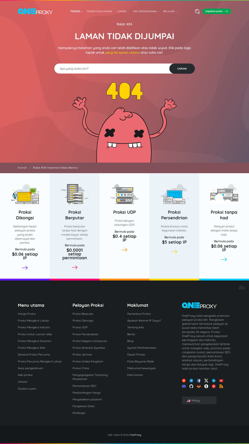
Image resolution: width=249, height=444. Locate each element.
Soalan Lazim (27, 388)
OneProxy (135, 435)
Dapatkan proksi (214, 11)
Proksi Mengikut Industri (34, 327)
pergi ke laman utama (122, 52)
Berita (131, 334)
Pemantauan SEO (84, 386)
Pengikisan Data (84, 406)
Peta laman (135, 375)
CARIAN (182, 68)
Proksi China (81, 368)
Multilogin (79, 413)
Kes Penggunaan (144, 11)
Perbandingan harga (87, 392)
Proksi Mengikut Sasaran (34, 341)
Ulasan (22, 381)
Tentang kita (135, 327)
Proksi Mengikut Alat (31, 347)
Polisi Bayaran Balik (140, 361)
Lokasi (121, 11)
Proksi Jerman (82, 354)
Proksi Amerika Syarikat (89, 347)
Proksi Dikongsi (25, 214)
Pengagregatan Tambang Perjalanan (90, 377)
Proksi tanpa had (224, 214)
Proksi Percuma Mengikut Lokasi (40, 361)
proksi (75, 11)
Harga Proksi (27, 314)
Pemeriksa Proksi (139, 314)
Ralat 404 (124, 24)
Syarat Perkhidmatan (141, 347)
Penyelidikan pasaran (87, 399)
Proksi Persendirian (174, 214)
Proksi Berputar (74, 214)
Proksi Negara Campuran (90, 341)
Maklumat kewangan (141, 368)
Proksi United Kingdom (88, 361)
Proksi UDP (124, 212)
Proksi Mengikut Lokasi (33, 320)
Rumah (22, 167)
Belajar (169, 11)
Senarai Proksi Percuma (34, 354)
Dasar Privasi (136, 354)
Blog (130, 341)
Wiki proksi (25, 375)
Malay (195, 400)
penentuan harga (99, 11)
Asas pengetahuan (30, 368)
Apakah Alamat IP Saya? (144, 320)
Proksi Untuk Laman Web (35, 334)
